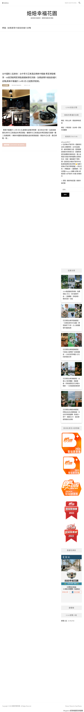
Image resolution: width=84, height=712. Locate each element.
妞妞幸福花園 (42, 13)
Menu (6, 3)
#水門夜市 (69, 174)
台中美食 (5, 85)
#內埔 (74, 174)
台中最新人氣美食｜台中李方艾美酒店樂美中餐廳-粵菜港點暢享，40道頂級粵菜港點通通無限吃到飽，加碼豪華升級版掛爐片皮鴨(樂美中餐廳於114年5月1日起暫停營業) (29, 77)
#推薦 (72, 171)
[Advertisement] (29, 54)
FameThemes (78, 706)
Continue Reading (17, 145)
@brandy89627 (65, 142)
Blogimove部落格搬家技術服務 (73, 710)
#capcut (68, 171)
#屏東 (76, 171)
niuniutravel (16, 85)
